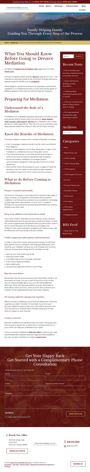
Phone (7, 384)
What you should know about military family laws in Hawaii (73, 104)
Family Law (9, 72)
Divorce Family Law (72, 185)
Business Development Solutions (41, 464)
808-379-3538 (42, 2)
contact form (40, 337)
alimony (31, 122)
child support (21, 122)
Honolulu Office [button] (17, 451)
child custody (10, 122)
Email (48, 374)
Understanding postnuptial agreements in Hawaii (72, 94)
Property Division (71, 215)
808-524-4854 (70, 2)
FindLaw (7, 466)
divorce (36, 77)
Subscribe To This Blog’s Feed (70, 232)
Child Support (69, 169)
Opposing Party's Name (54, 384)
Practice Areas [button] (72, 6)
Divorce (67, 180)
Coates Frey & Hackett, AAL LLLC (28, 69)
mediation (35, 82)
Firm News (68, 202)
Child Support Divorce (73, 174)
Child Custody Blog (71, 164)
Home (41, 6)
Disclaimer (9, 413)
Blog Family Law (70, 153)
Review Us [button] (78, 464)
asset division (47, 119)
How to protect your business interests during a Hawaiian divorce (73, 73)
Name (7, 374)
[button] (88, 459)
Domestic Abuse (70, 191)
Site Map (16, 464)
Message (8, 393)
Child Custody (69, 158)
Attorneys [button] (58, 6)
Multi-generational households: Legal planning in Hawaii (71, 115)
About (48, 6)
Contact (82, 10)
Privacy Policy (24, 464)
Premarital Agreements (68, 208)
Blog (84, 6)
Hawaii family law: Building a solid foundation (70, 83)
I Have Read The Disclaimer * (19, 417)
